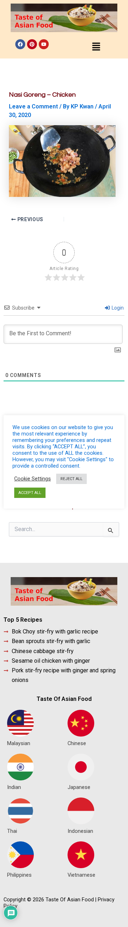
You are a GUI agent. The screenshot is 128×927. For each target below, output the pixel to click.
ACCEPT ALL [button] (29, 492)
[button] (96, 47)
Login (117, 308)
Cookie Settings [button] (32, 478)
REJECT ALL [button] (71, 479)
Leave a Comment (33, 106)
